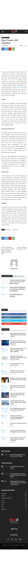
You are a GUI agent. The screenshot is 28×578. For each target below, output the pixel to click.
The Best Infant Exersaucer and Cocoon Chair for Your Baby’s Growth (18, 281)
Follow (23, 317)
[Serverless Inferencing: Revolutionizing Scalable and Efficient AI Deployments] (5, 417)
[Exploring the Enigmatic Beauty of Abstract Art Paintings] (5, 456)
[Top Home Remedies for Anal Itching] (5, 468)
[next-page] (5, 302)
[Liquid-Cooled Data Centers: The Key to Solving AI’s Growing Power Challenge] (5, 350)
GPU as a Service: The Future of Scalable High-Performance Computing (18, 439)
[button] (2, 32)
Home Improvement (9, 35)
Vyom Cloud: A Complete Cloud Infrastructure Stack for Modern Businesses (18, 342)
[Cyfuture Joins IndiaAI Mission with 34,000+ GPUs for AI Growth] (5, 432)
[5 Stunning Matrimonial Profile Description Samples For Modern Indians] (5, 475)
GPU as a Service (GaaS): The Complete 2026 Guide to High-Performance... (17, 395)
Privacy (10, 545)
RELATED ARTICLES (7, 276)
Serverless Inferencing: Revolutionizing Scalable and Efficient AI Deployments (17, 417)
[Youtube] (20, 539)
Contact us (23, 545)
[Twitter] (6, 48)
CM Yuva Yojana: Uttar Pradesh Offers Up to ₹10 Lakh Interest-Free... (17, 387)
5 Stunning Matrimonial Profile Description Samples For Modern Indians (18, 475)
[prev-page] (2, 302)
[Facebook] (2, 48)
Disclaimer (5, 545)
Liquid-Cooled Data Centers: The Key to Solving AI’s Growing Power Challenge (18, 350)
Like (24, 314)
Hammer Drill (8, 229)
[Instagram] (12, 539)
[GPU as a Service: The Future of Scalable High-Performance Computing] (5, 439)
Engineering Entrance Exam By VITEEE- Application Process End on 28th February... (18, 483)
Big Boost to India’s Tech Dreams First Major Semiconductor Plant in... (18, 379)
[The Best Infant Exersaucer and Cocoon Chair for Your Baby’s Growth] (5, 281)
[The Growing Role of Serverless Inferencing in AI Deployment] (5, 410)
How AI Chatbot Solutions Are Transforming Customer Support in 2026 (18, 402)
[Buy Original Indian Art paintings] (5, 296)
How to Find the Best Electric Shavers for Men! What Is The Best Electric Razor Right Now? (7, 250)
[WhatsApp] (13, 48)
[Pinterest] (9, 48)
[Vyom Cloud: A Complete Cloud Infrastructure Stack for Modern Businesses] (5, 342)
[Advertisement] (14, 15)
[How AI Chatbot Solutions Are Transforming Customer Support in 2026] (5, 402)
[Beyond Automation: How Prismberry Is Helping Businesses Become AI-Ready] (5, 358)
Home (2, 35)
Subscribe (23, 323)
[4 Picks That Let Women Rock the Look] (5, 425)
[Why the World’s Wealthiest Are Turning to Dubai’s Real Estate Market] (5, 289)
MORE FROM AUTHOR (19, 276)
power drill (15, 229)
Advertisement (16, 545)
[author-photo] (14, 266)
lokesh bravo (5, 45)
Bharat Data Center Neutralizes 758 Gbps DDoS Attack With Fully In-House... (18, 335)
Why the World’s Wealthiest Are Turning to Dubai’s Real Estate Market (17, 289)
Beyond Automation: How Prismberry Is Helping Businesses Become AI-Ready (18, 357)
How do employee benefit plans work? (22, 248)
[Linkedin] (16, 539)
